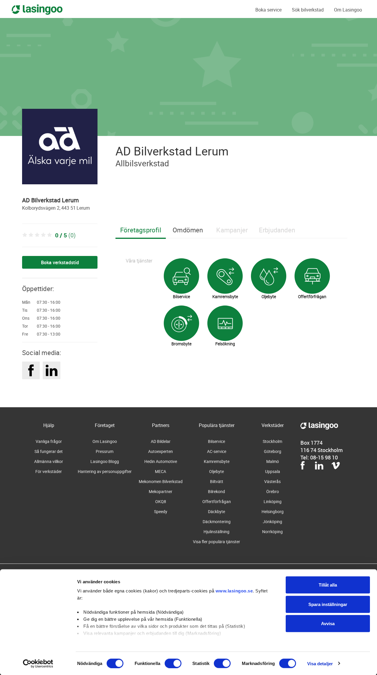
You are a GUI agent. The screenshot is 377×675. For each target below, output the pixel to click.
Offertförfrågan (216, 501)
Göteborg (272, 451)
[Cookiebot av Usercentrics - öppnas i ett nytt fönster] (38, 663)
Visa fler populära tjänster (216, 541)
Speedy (160, 511)
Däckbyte (216, 511)
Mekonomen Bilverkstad (161, 481)
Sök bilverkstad (308, 9)
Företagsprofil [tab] (140, 230)
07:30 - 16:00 (48, 302)
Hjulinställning (216, 531)
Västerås (272, 481)
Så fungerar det (48, 451)
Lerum (83, 208)
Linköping (273, 501)
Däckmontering (217, 521)
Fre (25, 334)
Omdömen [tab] (188, 230)
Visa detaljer (320, 663)
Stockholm (272, 441)
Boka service (268, 9)
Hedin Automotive (160, 461)
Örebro (272, 491)
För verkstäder (48, 471)
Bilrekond (216, 491)
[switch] (173, 663)
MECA (160, 471)
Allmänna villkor (48, 461)
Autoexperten (160, 451)
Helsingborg (273, 511)
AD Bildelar (161, 441)
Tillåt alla (328, 584)
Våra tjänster (139, 260)
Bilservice (216, 441)
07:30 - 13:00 (48, 334)
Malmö (272, 461)
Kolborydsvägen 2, (41, 208)
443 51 (68, 208)
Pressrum (104, 451)
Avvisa (328, 623)
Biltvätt (216, 481)
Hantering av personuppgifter (105, 471)
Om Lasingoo (348, 9)
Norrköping (272, 531)
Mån (26, 302)
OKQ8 (160, 501)
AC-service (216, 451)
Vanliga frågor (49, 441)
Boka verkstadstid (60, 262)
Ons (25, 318)
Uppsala (272, 471)
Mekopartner (160, 491)
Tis (24, 310)
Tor (25, 326)
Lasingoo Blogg (104, 461)
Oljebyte (216, 471)
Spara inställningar (327, 604)
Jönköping (272, 521)
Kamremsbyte (216, 461)
